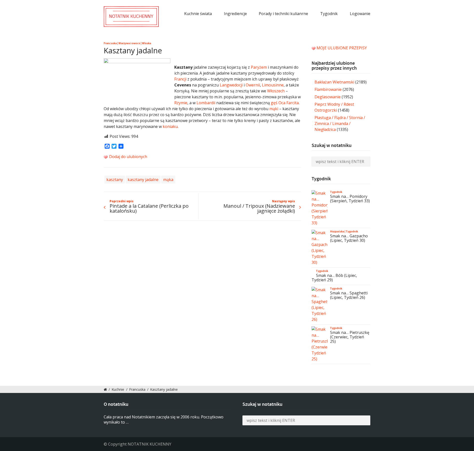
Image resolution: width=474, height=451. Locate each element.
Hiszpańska (337, 231)
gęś (274, 102)
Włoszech (276, 91)
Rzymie (180, 102)
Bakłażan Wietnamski (334, 82)
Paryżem (259, 67)
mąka (168, 179)
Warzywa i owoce (129, 43)
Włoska (146, 43)
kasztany (114, 179)
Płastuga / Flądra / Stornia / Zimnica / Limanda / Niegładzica (340, 123)
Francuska (110, 43)
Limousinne (273, 85)
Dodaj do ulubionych (127, 156)
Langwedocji (231, 85)
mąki (273, 108)
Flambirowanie (328, 89)
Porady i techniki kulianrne (283, 13)
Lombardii (206, 102)
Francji (180, 79)
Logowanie (360, 13)
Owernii (253, 85)
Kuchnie (118, 389)
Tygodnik (329, 13)
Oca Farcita (288, 102)
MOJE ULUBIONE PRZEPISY (341, 48)
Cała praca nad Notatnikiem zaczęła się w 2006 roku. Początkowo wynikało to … (163, 419)
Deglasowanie (328, 97)
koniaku (170, 126)
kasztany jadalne (143, 179)
